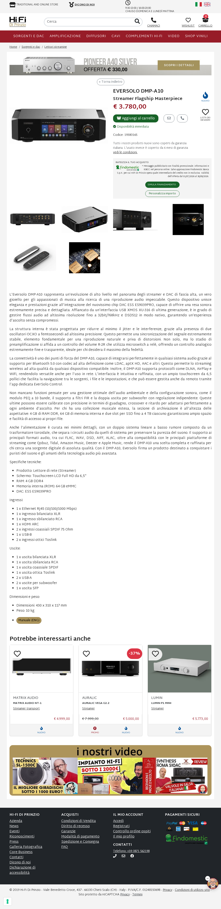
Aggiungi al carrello (138, 119)
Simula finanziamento (162, 184)
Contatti (16, 857)
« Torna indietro (110, 82)
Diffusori (96, 36)
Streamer (88, 708)
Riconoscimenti (21, 837)
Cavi (116, 36)
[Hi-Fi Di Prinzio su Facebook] (132, 856)
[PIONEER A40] (110, 65)
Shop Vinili (196, 36)
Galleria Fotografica (25, 847)
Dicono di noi (20, 863)
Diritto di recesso (75, 826)
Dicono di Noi (85, 4)
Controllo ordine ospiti (132, 831)
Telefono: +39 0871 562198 (131, 851)
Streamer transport (26, 708)
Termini (137, 894)
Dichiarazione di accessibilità (22, 870)
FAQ (64, 847)
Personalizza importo (162, 193)
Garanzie (68, 831)
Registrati (121, 826)
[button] (207, 877)
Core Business (21, 852)
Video (174, 36)
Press (14, 842)
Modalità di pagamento (80, 837)
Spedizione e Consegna (80, 842)
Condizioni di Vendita (78, 821)
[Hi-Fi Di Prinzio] (17, 21)
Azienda (15, 821)
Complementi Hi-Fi (144, 36)
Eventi (14, 831)
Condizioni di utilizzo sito (192, 890)
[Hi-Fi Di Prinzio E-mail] (123, 856)
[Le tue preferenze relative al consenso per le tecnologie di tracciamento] (7, 901)
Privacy (167, 890)
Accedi (118, 821)
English (207, 4)
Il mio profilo (123, 837)
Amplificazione (65, 36)
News (14, 826)
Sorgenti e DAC (28, 36)
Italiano (198, 4)
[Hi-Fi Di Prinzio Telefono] (115, 856)
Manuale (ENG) (28, 620)
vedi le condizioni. (125, 152)
